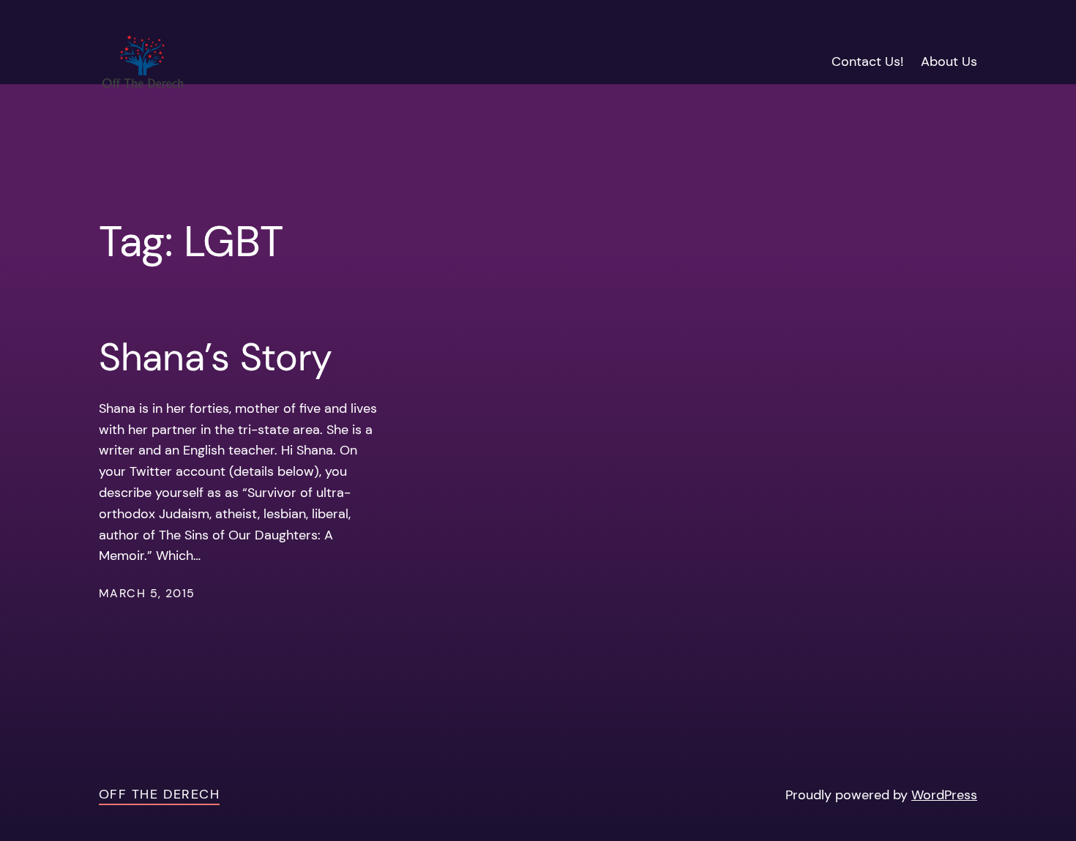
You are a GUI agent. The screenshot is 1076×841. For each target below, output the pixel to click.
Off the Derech (159, 794)
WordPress (944, 795)
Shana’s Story (215, 357)
